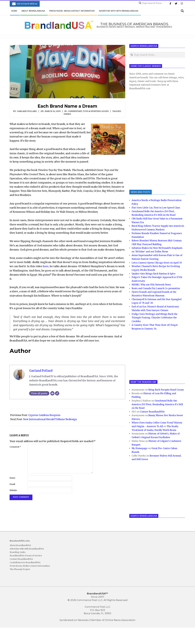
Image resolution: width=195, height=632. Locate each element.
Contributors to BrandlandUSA (25, 562)
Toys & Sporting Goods (96, 111)
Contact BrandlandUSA (152, 411)
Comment (15, 447)
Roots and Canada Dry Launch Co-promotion (156, 288)
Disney (67, 114)
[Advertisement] (150, 139)
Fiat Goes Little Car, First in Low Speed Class (156, 207)
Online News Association (120, 620)
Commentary (75, 111)
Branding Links (17, 552)
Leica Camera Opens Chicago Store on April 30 (157, 262)
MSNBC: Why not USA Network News (151, 284)
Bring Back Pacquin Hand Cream (166, 389)
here (46, 266)
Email (12, 484)
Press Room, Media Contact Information (30, 566)
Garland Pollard (27, 111)
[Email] (52, 393)
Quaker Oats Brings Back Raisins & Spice (153, 273)
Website (13, 490)
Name (12, 478)
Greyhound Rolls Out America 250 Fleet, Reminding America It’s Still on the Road (157, 404)
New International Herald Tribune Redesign (50, 419)
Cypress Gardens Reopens (44, 415)
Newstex (83, 620)
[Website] (57, 393)
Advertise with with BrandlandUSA (27, 548)
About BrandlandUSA (20, 545)
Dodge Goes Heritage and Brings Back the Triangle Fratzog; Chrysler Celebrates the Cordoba (154, 318)
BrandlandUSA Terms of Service (26, 555)
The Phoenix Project (20, 569)
